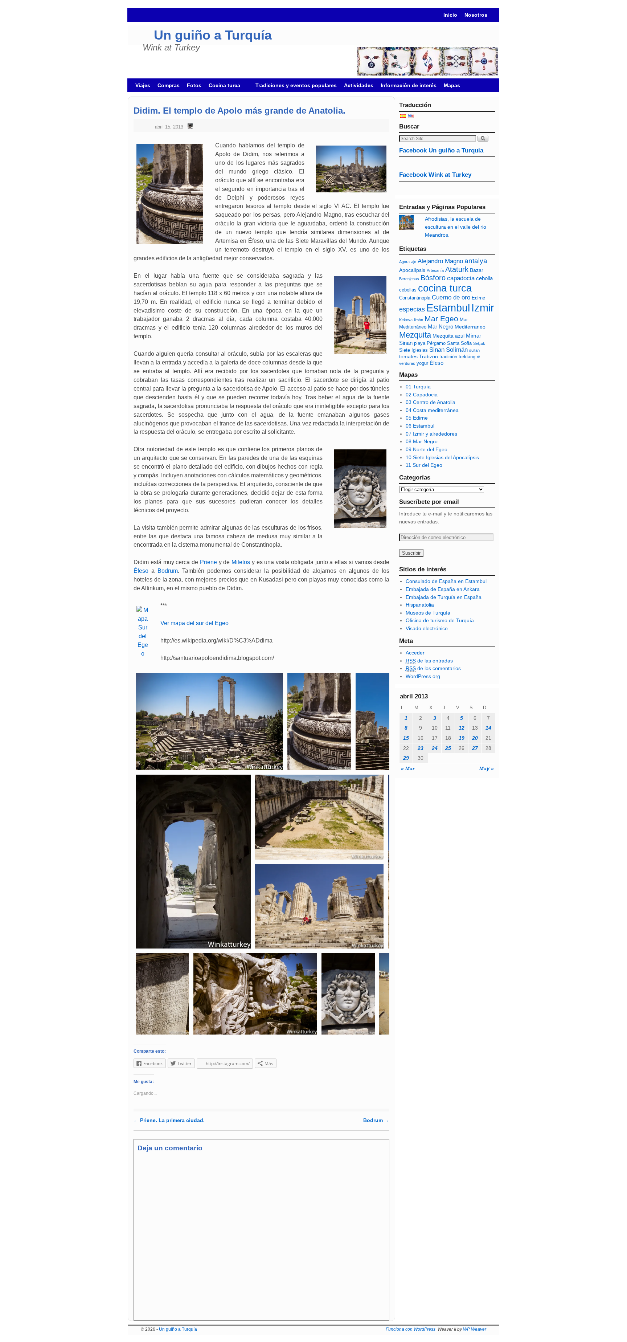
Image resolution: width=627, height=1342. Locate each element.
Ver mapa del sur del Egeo (194, 623)
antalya (475, 261)
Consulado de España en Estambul (446, 581)
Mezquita (415, 334)
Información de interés (409, 85)
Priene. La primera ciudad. (169, 1120)
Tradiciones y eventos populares (296, 85)
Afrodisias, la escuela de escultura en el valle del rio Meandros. (455, 226)
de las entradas (429, 661)
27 (475, 748)
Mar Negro (440, 326)
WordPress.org (423, 676)
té (478, 357)
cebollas (408, 290)
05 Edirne (417, 418)
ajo (413, 262)
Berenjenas (409, 279)
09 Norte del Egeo (426, 449)
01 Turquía (418, 386)
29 (406, 758)
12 (461, 728)
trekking (467, 356)
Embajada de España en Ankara (443, 589)
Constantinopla (414, 298)
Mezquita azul (448, 336)
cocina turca (445, 288)
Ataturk (456, 269)
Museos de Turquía (428, 613)
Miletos (240, 562)
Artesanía (435, 270)
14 (488, 728)
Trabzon (428, 356)
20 (475, 738)
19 (461, 738)
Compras (168, 85)
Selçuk (479, 343)
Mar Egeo (441, 318)
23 (420, 748)
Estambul (448, 308)
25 (448, 748)
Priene (208, 562)
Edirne (478, 298)
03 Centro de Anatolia (430, 402)
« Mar (407, 768)
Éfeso (141, 571)
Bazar (476, 270)
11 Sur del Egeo (424, 465)
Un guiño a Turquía (213, 35)
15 (406, 738)
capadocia (461, 278)
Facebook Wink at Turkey (435, 174)
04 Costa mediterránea (432, 410)
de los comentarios (433, 668)
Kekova (406, 320)
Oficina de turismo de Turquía (440, 620)
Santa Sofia (459, 343)
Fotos (194, 85)
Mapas (452, 85)
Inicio (450, 15)
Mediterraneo (470, 327)
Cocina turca (222, 87)
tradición (448, 356)
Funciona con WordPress (410, 1329)
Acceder (415, 653)
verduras (407, 363)
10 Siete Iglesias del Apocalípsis (442, 457)
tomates (408, 356)
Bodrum (167, 571)
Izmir (482, 308)
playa (419, 343)
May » (486, 768)
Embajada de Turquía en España (443, 597)
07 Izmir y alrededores (431, 434)
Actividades (358, 85)
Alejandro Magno (440, 261)
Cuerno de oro (451, 297)
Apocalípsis (412, 270)
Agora (404, 262)
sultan (474, 350)
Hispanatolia (420, 605)
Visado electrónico (427, 628)
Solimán (457, 349)
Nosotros (475, 15)
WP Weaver (474, 1329)
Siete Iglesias (413, 350)
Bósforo (433, 278)
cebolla (484, 278)
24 (435, 748)
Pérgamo (436, 343)
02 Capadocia (422, 394)
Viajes (142, 85)
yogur (422, 363)
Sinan (436, 349)
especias (412, 309)
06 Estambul (420, 426)
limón (418, 320)
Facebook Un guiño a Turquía (441, 150)
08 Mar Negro (422, 441)
